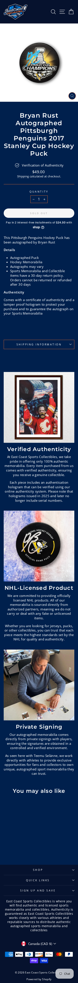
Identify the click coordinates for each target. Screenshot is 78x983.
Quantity (38, 191)
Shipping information (39, 344)
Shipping (23, 176)
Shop (38, 869)
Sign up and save (38, 890)
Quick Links (38, 880)
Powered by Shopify (39, 979)
